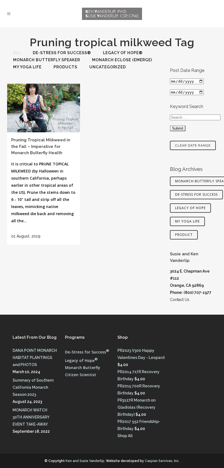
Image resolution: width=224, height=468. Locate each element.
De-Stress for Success (196, 194)
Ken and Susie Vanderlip (85, 461)
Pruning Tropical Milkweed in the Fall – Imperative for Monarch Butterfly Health (40, 146)
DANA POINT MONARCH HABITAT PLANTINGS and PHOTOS (35, 357)
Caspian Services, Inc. (162, 461)
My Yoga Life (187, 221)
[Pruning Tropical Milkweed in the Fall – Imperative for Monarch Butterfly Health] (43, 108)
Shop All (124, 436)
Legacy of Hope (190, 208)
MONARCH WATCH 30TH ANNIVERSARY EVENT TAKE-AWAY (31, 417)
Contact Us (179, 299)
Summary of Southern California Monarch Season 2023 (33, 387)
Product (184, 234)
